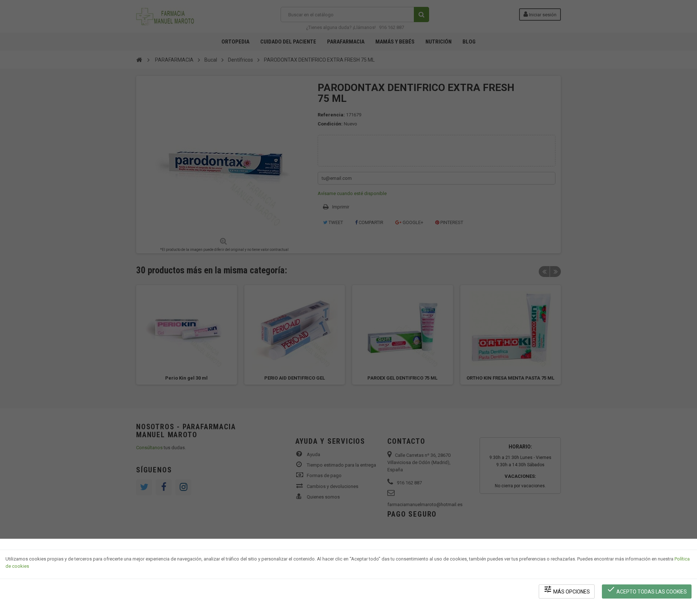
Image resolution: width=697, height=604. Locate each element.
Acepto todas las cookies (647, 590)
